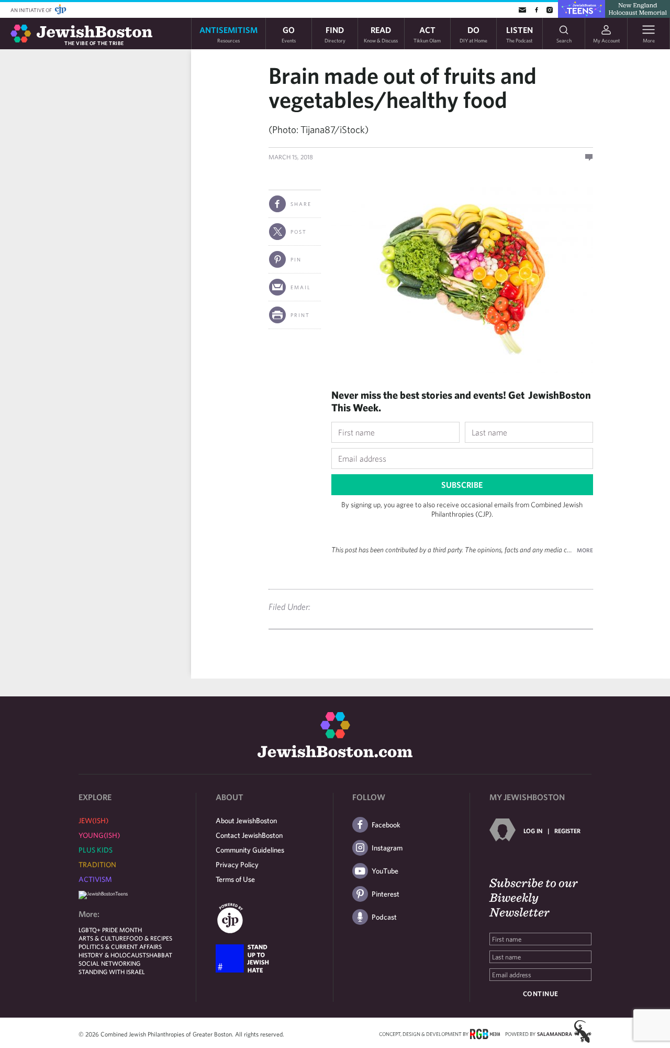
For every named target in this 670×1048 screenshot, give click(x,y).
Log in (532, 830)
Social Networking (109, 963)
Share (301, 204)
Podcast (384, 917)
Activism (95, 879)
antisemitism (228, 33)
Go (289, 33)
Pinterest (385, 894)
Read (381, 33)
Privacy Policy (237, 864)
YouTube (385, 871)
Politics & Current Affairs (120, 946)
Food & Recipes (149, 938)
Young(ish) (99, 835)
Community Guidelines (250, 850)
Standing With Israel (112, 971)
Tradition (97, 864)
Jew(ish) (93, 820)
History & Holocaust (112, 954)
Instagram (387, 848)
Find (335, 33)
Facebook (386, 825)
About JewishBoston (246, 820)
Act (427, 33)
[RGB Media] (485, 1033)
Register (567, 830)
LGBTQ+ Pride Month (110, 929)
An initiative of (31, 10)
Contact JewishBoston (249, 835)
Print (300, 315)
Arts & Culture (102, 938)
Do (473, 33)
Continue (541, 994)
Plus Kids (96, 850)
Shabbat (159, 954)
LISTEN (519, 33)
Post (299, 231)
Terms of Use (235, 879)
